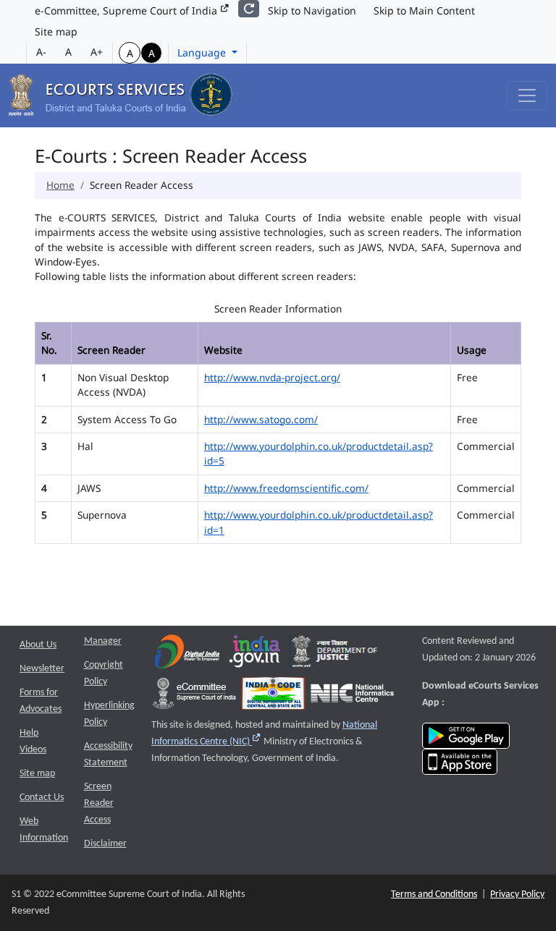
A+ (96, 52)
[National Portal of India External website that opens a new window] (255, 654)
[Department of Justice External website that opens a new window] (335, 654)
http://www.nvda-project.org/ (272, 377)
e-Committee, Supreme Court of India (127, 10)
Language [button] (203, 52)
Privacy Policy (517, 894)
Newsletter (42, 668)
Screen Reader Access (99, 803)
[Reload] (248, 8)
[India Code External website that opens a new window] (273, 696)
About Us (38, 645)
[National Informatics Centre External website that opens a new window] (352, 696)
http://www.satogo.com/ (261, 419)
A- (41, 52)
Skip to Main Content (424, 10)
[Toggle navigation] (527, 95)
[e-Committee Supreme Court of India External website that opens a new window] (194, 696)
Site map (56, 31)
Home (60, 185)
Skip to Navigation (312, 10)
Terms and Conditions (434, 894)
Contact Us (42, 797)
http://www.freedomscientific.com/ (286, 488)
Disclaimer (105, 844)
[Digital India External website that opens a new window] (187, 654)
